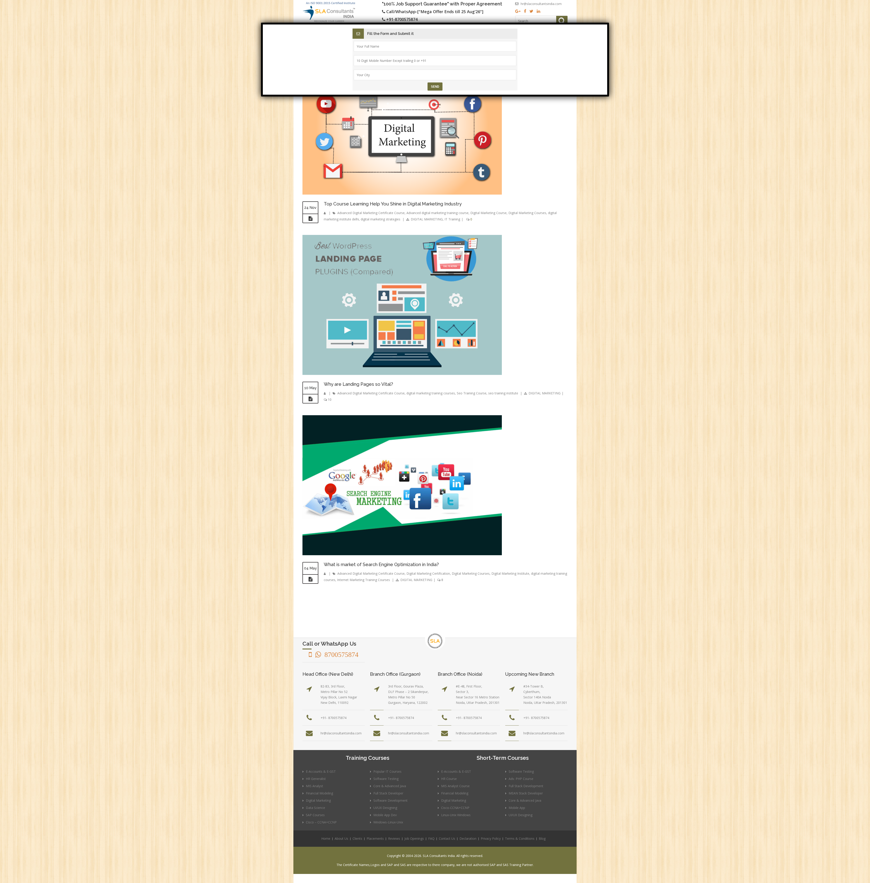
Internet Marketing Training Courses (363, 580)
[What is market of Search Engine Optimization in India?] (310, 579)
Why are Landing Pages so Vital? (358, 384)
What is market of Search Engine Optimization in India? (381, 564)
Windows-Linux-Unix (388, 822)
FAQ (431, 838)
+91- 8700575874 (333, 718)
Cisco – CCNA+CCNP (321, 822)
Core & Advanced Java (389, 786)
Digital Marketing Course (488, 213)
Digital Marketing (318, 800)
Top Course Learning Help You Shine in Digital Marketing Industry (393, 204)
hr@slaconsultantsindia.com (541, 4)
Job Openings (414, 838)
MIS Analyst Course (455, 786)
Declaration (467, 838)
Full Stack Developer (388, 793)
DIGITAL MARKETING (427, 219)
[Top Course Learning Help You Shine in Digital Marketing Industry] (310, 218)
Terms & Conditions (519, 838)
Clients (357, 838)
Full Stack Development (526, 786)
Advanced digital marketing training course (437, 213)
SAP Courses (315, 815)
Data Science (315, 808)
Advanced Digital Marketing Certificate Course (371, 213)
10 (329, 399)
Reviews (394, 838)
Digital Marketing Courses (527, 213)
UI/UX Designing (385, 808)
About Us (341, 838)
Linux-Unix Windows (456, 815)
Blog (542, 838)
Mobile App (517, 808)
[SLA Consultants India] (342, 12)
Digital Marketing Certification (428, 573)
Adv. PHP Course (521, 779)
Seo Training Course (471, 393)
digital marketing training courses (430, 393)
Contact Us (447, 838)
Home (325, 838)
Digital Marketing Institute (510, 573)
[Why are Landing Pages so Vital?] (310, 398)
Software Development (390, 800)
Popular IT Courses (387, 771)
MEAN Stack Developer (526, 793)
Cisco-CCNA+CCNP (455, 808)
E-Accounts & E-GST (321, 771)
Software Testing (386, 779)
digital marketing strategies (380, 219)
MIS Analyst (314, 786)
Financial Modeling (319, 793)
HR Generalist (316, 779)
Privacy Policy (491, 838)
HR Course (449, 779)
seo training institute (503, 393)
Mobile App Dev (385, 815)
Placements (375, 838)
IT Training (452, 219)
